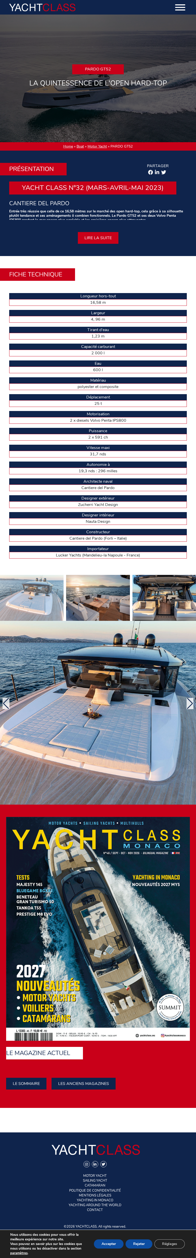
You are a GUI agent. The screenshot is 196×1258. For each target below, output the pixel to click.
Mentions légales (95, 1195)
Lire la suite (98, 238)
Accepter (109, 1243)
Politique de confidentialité (95, 1190)
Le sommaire (26, 1083)
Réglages (169, 1243)
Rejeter (139, 1243)
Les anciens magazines (83, 1083)
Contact (95, 1210)
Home (68, 146)
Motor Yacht (97, 146)
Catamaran (95, 1185)
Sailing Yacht (95, 1180)
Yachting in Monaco (95, 1200)
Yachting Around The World (95, 1205)
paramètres (19, 1253)
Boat (80, 146)
